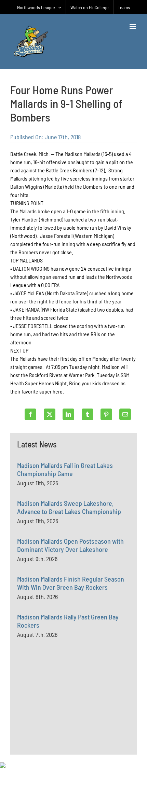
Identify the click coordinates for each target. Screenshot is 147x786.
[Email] (125, 414)
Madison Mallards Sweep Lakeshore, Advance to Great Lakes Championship (69, 507)
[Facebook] (30, 414)
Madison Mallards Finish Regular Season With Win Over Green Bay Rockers (70, 583)
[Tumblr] (87, 414)
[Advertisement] (68, 712)
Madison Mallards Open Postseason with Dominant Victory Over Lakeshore (70, 545)
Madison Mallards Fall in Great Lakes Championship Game (65, 469)
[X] (49, 414)
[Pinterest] (106, 414)
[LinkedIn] (68, 414)
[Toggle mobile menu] (133, 26)
